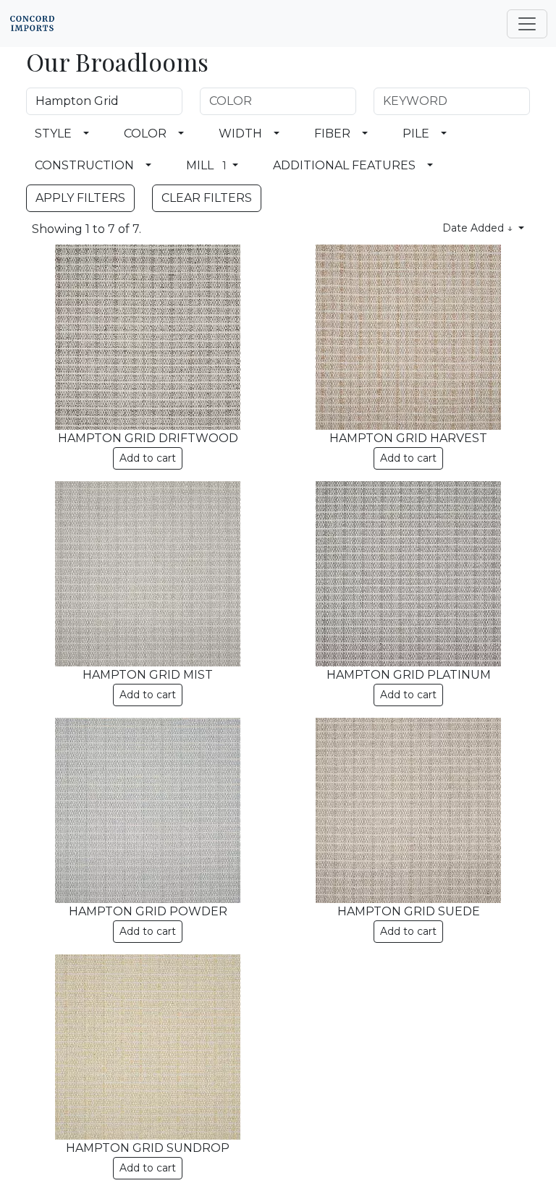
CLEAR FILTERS (206, 198)
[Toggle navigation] (527, 23)
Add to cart (147, 458)
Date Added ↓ (478, 227)
